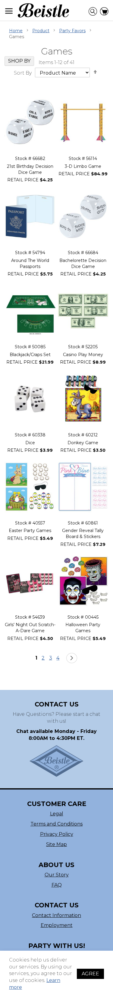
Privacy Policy (56, 834)
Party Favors (72, 30)
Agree (90, 974)
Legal (56, 814)
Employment (57, 925)
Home (16, 30)
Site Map (56, 844)
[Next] (71, 658)
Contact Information (56, 915)
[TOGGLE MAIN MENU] (9, 11)
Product (40, 30)
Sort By (23, 73)
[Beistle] (43, 10)
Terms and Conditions (56, 824)
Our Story (57, 875)
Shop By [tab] (19, 61)
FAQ (57, 885)
